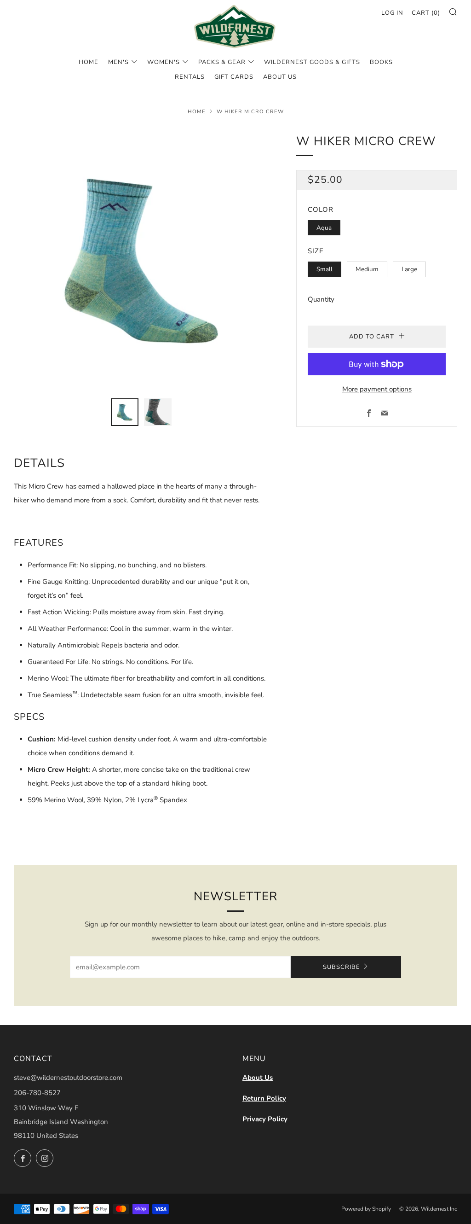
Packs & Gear (222, 62)
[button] (124, 412)
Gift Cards (233, 77)
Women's (163, 62)
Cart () (426, 13)
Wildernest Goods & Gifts (312, 62)
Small (324, 269)
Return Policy (264, 1098)
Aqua (324, 227)
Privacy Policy (264, 1119)
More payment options (377, 389)
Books (381, 62)
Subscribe (341, 967)
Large (409, 269)
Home (88, 62)
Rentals (190, 77)
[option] (141, 259)
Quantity (321, 299)
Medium (367, 269)
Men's (118, 62)
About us (280, 77)
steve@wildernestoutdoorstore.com (68, 1077)
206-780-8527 (37, 1092)
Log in (392, 13)
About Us (257, 1077)
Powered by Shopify (366, 1208)
